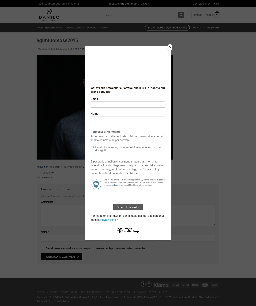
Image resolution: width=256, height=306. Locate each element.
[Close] (169, 47)
